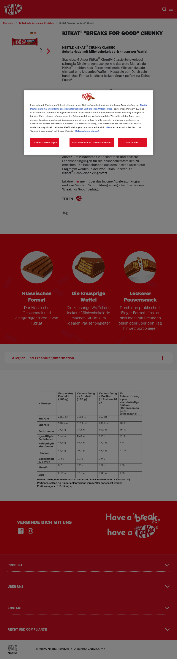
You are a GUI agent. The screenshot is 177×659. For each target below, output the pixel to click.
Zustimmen (132, 142)
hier (108, 127)
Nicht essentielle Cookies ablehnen (92, 142)
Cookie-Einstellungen (45, 142)
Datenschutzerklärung (87, 130)
